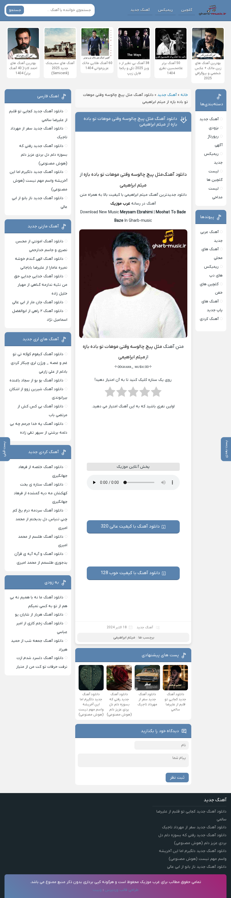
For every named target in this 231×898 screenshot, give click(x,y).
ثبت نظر (177, 777)
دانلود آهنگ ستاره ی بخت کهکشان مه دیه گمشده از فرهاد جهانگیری (40, 493)
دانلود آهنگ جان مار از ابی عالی (37, 302)
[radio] (156, 394)
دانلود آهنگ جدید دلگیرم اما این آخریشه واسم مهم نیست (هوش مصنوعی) (38, 180)
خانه (184, 95)
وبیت (97, 890)
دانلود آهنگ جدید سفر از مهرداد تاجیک (194, 827)
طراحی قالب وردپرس (122, 890)
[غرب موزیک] (212, 10)
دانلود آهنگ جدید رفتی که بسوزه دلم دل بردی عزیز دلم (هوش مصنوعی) (43, 154)
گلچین (186, 10)
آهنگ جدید (140, 10)
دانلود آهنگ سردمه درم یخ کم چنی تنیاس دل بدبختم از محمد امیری (40, 519)
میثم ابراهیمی (133, 185)
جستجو (15, 10)
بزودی (214, 128)
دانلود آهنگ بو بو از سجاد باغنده (36, 380)
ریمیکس (165, 10)
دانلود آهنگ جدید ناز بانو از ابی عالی (196, 867)
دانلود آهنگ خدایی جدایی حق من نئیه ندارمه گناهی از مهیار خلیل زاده (40, 285)
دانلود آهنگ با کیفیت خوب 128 (130, 573)
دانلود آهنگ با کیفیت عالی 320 (130, 526)
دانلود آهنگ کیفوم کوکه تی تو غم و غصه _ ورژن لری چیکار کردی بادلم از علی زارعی (39, 363)
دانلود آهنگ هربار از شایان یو (39, 614)
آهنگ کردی (209, 319)
